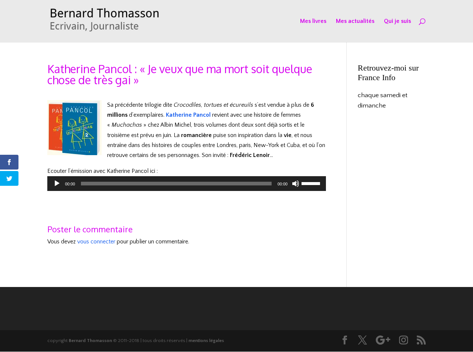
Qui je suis (397, 21)
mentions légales (206, 340)
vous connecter (96, 241)
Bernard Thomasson (90, 340)
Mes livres (313, 21)
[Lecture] (57, 183)
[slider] (312, 182)
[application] (186, 183)
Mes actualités (355, 21)
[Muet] (295, 183)
